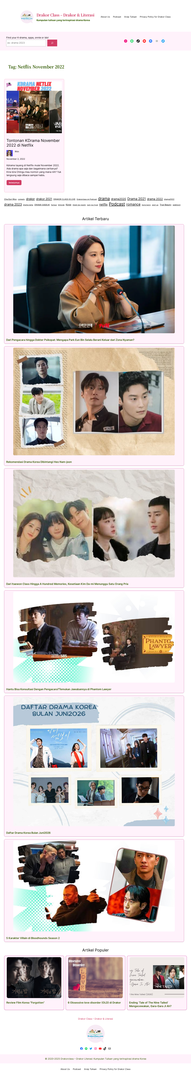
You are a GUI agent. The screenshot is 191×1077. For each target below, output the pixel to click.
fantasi (54, 205)
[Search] (52, 43)
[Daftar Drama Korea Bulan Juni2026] (94, 761)
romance (133, 204)
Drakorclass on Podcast (87, 199)
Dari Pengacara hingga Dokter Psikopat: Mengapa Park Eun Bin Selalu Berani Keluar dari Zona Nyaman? (70, 339)
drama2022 (169, 199)
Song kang (146, 205)
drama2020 (118, 199)
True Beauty (165, 204)
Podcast (117, 204)
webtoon (176, 205)
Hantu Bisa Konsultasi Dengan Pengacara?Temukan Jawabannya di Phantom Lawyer (58, 689)
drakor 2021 (44, 199)
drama (104, 198)
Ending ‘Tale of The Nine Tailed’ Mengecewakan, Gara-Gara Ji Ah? (150, 1004)
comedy (21, 199)
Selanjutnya (15, 183)
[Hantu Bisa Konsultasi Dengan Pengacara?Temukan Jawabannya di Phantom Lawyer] (94, 637)
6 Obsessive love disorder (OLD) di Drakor (94, 1002)
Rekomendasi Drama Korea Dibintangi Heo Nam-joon (39, 461)
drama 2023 (13, 204)
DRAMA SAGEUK (42, 205)
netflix (103, 204)
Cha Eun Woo (10, 199)
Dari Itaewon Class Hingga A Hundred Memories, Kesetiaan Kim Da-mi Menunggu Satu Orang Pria (67, 583)
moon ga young (79, 205)
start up (155, 205)
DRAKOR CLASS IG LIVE (64, 199)
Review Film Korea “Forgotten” (25, 1002)
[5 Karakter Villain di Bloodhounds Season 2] (94, 886)
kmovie (61, 205)
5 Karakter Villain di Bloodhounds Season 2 (33, 938)
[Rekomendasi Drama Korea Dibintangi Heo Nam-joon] (94, 401)
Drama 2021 (136, 199)
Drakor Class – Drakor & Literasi (65, 15)
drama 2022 (155, 199)
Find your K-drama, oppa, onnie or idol (27, 37)
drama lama (28, 205)
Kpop (68, 204)
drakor (30, 199)
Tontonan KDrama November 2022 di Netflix (33, 142)
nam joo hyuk (92, 205)
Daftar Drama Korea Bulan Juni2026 (28, 832)
